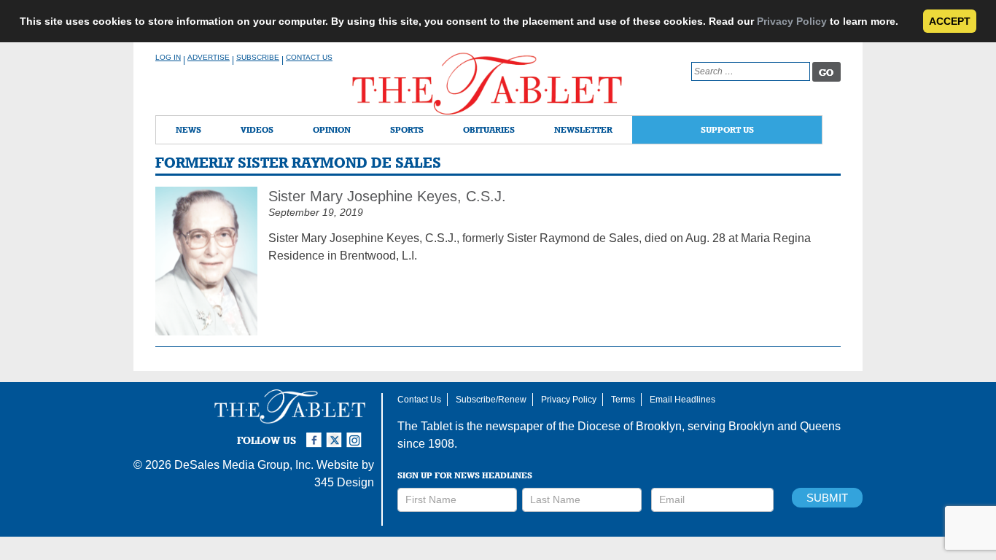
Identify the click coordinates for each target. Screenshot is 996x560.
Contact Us (309, 57)
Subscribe (257, 57)
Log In (168, 57)
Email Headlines (682, 399)
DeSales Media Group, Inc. (244, 465)
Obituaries (489, 129)
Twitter (336, 434)
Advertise (208, 57)
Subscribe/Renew (491, 399)
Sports (407, 129)
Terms (623, 399)
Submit (827, 497)
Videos (257, 129)
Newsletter (583, 129)
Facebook (316, 434)
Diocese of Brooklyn (629, 426)
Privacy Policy (792, 21)
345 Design (344, 482)
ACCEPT (949, 21)
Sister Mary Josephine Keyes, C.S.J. (387, 196)
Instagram (356, 434)
